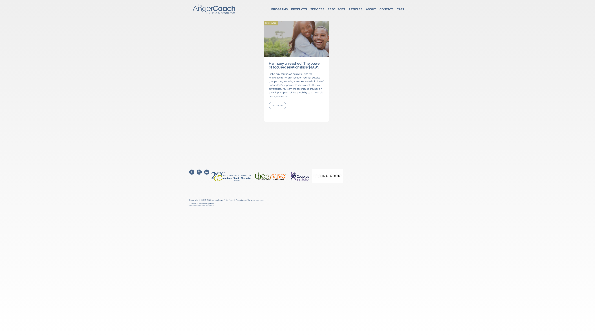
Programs (279, 9)
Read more (277, 106)
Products (299, 9)
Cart (400, 9)
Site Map (210, 203)
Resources (336, 9)
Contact (386, 9)
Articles (355, 9)
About (371, 9)
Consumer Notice (197, 203)
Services (317, 9)
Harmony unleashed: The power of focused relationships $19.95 (295, 65)
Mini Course (270, 23)
